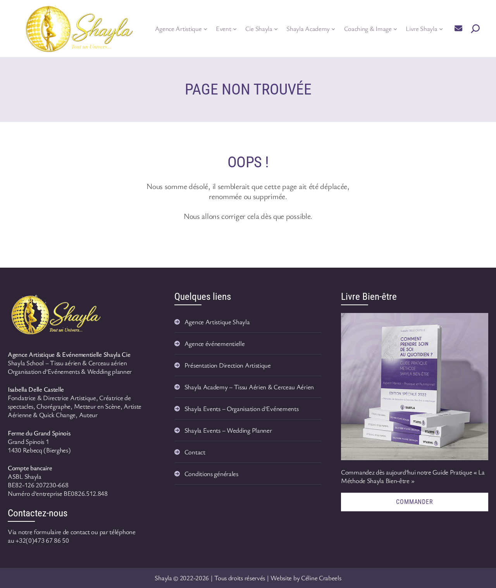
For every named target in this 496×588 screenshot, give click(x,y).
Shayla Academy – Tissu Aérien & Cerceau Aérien (249, 386)
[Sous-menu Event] (235, 29)
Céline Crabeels (321, 577)
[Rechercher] (475, 28)
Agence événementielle (214, 343)
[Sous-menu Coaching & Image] (395, 29)
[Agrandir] (94, 301)
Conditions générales (211, 473)
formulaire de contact (62, 531)
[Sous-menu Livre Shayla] (441, 29)
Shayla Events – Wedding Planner (228, 430)
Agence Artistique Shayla (217, 321)
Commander (414, 501)
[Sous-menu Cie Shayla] (276, 29)
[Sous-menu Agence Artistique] (205, 29)
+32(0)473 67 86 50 (42, 540)
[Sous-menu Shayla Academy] (333, 29)
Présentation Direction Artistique (227, 365)
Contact (194, 451)
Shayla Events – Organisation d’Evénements (241, 408)
